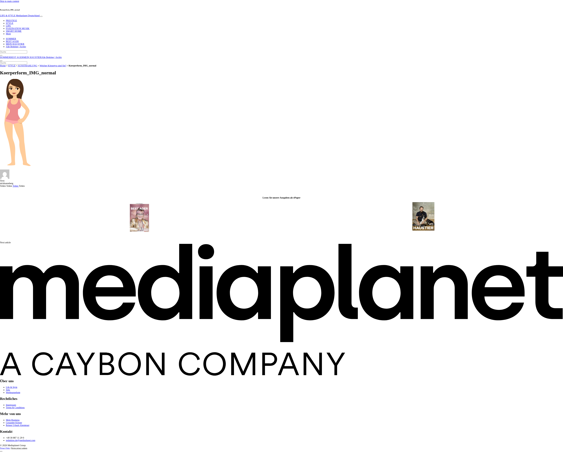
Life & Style (11, 387)
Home (3, 65)
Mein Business (12, 420)
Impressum (11, 405)
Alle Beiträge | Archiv (16, 46)
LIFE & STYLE (20, 15)
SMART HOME (14, 31)
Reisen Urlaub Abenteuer (17, 425)
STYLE (9, 23)
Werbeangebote (13, 392)
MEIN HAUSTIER (15, 44)
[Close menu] (1, 60)
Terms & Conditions (15, 407)
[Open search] (1, 55)
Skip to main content (9, 1)
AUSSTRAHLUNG (27, 65)
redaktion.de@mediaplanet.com (20, 440)
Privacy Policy (5, 448)
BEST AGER (12, 41)
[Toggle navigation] (41, 16)
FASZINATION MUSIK (17, 28)
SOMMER (11, 38)
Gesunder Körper (14, 422)
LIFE (8, 26)
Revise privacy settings (19, 448)
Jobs (8, 390)
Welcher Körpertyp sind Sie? (53, 65)
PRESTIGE (11, 20)
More (8, 33)
